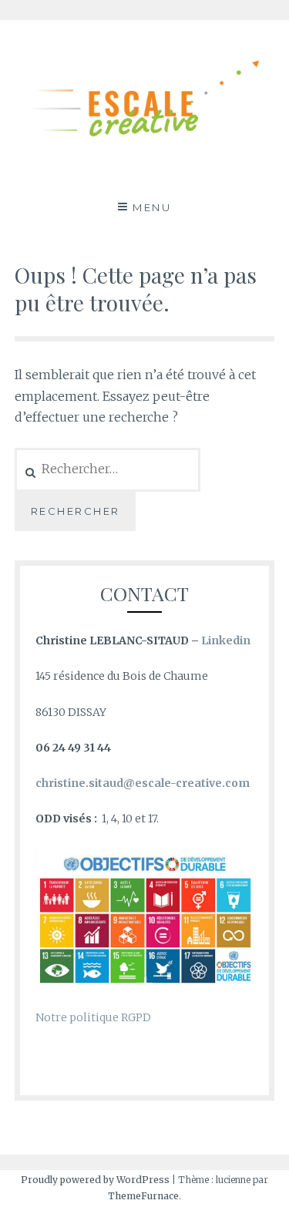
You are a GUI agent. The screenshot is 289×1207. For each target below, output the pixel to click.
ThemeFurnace (143, 1196)
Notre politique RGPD (93, 1017)
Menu (152, 207)
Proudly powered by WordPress (95, 1179)
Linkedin (225, 640)
